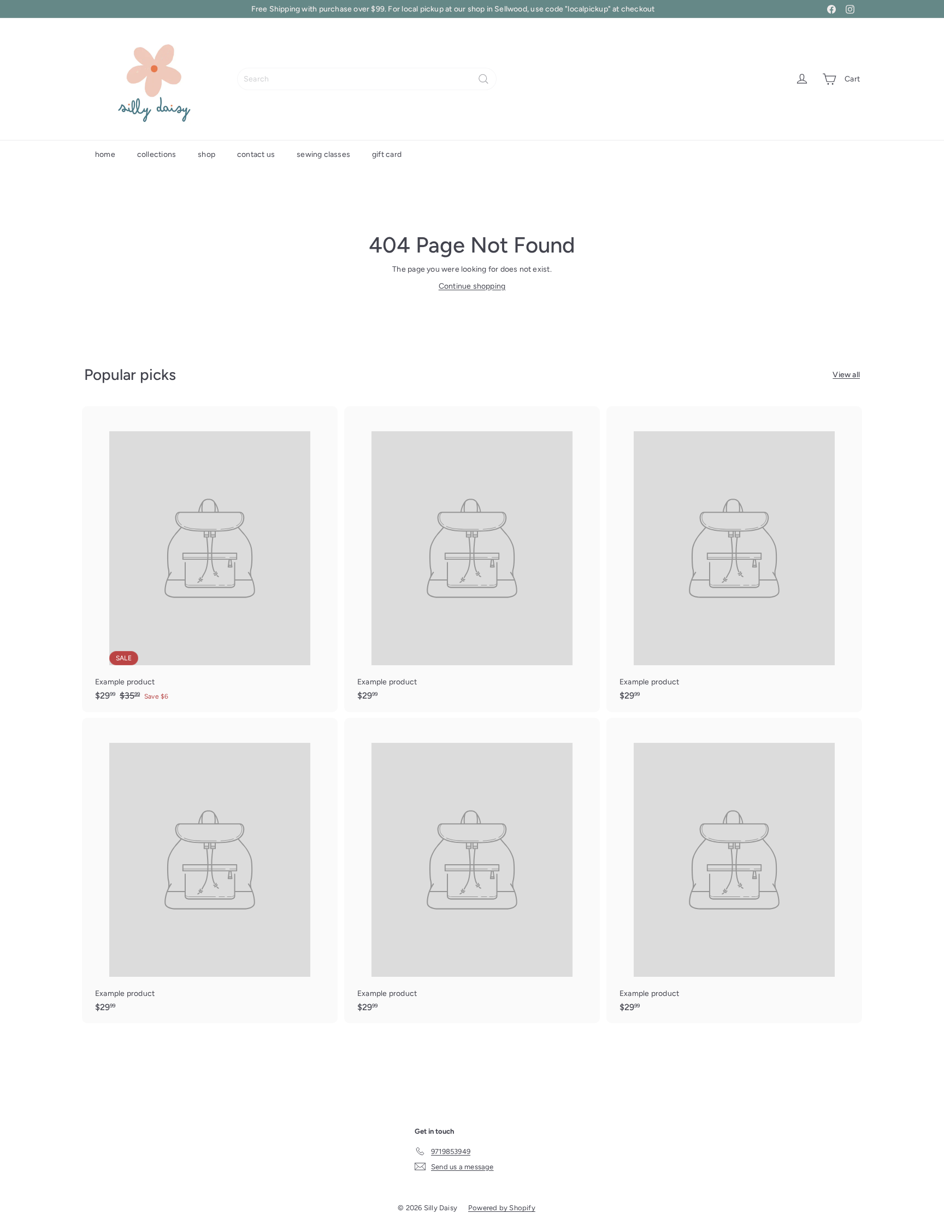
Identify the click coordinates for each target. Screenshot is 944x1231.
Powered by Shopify (501, 1208)
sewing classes (323, 154)
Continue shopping (472, 286)
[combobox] (367, 79)
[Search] (483, 79)
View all (846, 374)
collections (156, 154)
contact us (256, 154)
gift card (387, 154)
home (105, 154)
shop (206, 154)
